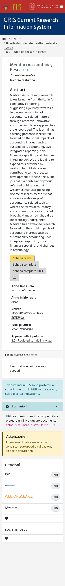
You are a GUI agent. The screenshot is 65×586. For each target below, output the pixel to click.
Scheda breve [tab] (22, 258)
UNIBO (16, 39)
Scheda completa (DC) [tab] (28, 271)
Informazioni (18, 406)
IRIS (4, 39)
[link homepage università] (43, 6)
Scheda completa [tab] (24, 264)
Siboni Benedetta (23, 75)
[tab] (14, 277)
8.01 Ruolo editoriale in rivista (26, 52)
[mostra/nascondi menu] (61, 6)
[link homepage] (13, 6)
